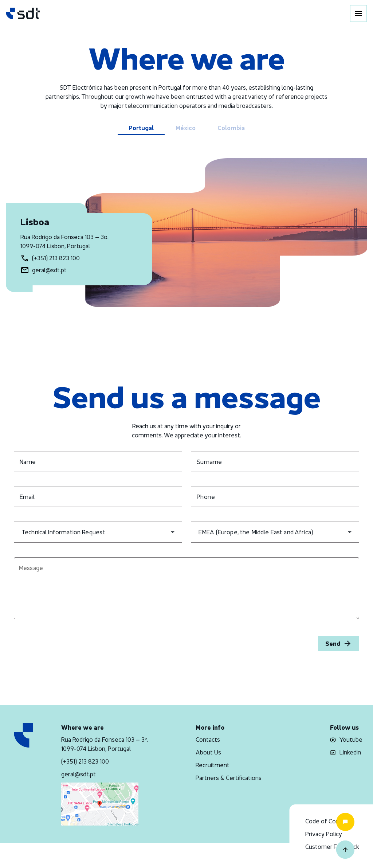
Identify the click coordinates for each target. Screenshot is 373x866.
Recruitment (212, 765)
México (186, 128)
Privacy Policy (323, 834)
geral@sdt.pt (49, 270)
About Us (208, 752)
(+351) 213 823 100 (56, 258)
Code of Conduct (328, 821)
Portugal (141, 128)
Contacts (208, 739)
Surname (209, 462)
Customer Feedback (332, 846)
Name (28, 462)
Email (27, 497)
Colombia (231, 128)
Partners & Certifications (229, 777)
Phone (206, 497)
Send (332, 643)
